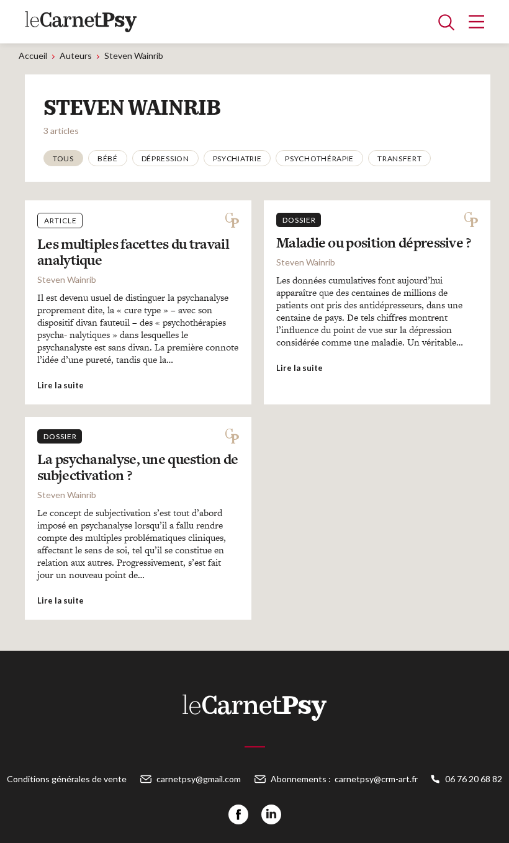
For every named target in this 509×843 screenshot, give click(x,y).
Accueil (33, 55)
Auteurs (76, 55)
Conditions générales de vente (67, 779)
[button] (63, 158)
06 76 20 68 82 (473, 779)
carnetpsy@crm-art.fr (376, 779)
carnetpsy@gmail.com (198, 779)
